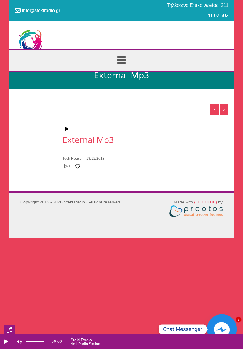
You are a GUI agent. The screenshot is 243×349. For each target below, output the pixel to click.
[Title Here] (145, 129)
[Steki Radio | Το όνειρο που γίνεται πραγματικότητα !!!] (121, 44)
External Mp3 (88, 139)
